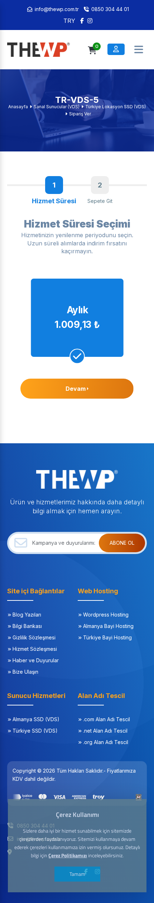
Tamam (77, 874)
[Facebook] (82, 21)
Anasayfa (18, 106)
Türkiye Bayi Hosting (107, 637)
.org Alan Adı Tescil (105, 742)
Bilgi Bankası (27, 626)
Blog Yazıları (27, 615)
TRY (69, 20)
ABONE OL (122, 543)
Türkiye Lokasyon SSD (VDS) (115, 106)
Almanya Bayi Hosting (108, 626)
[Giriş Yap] (116, 49)
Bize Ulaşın (25, 672)
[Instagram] (89, 21)
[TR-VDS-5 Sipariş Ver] (43, 50)
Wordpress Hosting (106, 615)
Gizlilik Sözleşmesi (34, 637)
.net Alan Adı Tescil (105, 731)
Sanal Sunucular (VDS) (57, 106)
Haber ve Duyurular (36, 660)
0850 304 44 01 (110, 9)
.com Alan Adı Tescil (106, 719)
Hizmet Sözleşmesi (35, 649)
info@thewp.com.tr (57, 9)
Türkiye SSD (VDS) (35, 731)
